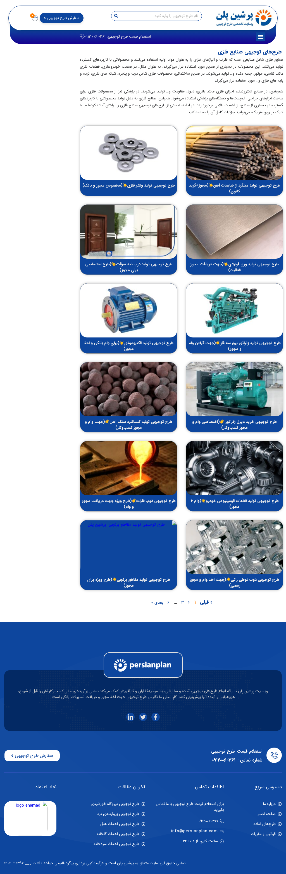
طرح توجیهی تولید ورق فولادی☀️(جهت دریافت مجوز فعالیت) (234, 267)
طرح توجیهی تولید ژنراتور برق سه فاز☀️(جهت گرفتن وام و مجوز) (235, 346)
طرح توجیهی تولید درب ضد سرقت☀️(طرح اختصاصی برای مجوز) (128, 267)
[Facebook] (155, 717)
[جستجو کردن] (116, 16)
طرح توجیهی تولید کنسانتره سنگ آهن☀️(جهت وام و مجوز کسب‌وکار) (128, 425)
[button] (260, 36)
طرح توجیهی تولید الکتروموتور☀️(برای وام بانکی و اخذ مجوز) (128, 346)
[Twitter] (143, 717)
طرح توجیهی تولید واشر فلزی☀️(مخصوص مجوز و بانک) (128, 185)
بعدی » (157, 602)
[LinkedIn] (130, 717)
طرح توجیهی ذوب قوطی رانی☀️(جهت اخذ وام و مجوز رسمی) (234, 583)
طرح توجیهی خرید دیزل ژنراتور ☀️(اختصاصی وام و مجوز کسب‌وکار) (234, 425)
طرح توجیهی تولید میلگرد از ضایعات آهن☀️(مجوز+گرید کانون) (234, 188)
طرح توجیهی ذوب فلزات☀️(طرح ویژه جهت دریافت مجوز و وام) (129, 504)
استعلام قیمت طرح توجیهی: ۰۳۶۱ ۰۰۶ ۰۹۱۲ (117, 36)
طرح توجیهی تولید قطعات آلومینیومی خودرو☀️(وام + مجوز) (234, 504)
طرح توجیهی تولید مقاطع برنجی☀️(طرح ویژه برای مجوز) (128, 583)
